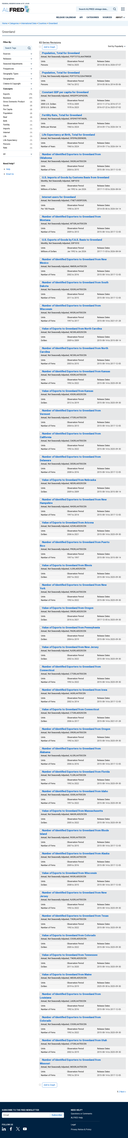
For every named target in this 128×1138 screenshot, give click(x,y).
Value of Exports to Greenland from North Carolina (72, 328)
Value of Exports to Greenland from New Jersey (70, 647)
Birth (5, 121)
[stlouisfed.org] (15, 3)
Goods (6, 105)
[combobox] (97, 8)
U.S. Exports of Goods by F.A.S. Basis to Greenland (72, 239)
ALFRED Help (77, 1117)
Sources (107, 17)
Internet (6, 132)
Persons (6, 144)
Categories (92, 17)
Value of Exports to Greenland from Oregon (67, 607)
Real (5, 117)
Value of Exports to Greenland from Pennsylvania (71, 627)
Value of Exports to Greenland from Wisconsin (69, 873)
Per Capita (7, 109)
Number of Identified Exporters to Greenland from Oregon (76, 728)
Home (4, 23)
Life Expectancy (10, 140)
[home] (16, 9)
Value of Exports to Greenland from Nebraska (69, 479)
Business (7, 98)
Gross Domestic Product (14, 101)
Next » (123, 1092)
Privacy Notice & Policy (81, 1129)
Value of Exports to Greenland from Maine (67, 974)
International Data (28, 23)
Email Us (10, 174)
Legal (73, 1124)
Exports (6, 94)
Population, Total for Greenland (61, 53)
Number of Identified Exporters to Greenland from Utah (74, 1040)
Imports (6, 128)
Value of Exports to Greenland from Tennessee (70, 954)
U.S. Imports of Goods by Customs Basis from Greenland (75, 177)
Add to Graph (49, 47)
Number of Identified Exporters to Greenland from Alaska (75, 853)
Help (8, 169)
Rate (5, 148)
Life (4, 136)
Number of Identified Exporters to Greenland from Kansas (76, 371)
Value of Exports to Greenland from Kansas (67, 390)
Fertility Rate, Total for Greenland (62, 115)
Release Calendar (66, 17)
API (81, 17)
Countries (42, 23)
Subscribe (57, 1115)
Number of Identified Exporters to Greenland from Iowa (74, 689)
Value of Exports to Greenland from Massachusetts (72, 810)
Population (7, 113)
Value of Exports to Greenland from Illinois (67, 565)
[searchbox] (97, 9)
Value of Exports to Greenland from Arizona (68, 522)
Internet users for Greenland (59, 197)
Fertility (6, 125)
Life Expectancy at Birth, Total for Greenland (68, 134)
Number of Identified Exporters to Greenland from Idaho (75, 791)
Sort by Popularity (115, 46)
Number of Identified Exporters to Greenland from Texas (75, 915)
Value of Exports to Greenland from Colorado (69, 935)
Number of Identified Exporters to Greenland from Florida (76, 771)
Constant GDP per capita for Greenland (65, 92)
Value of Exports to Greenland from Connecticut (70, 709)
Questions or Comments (81, 1113)
